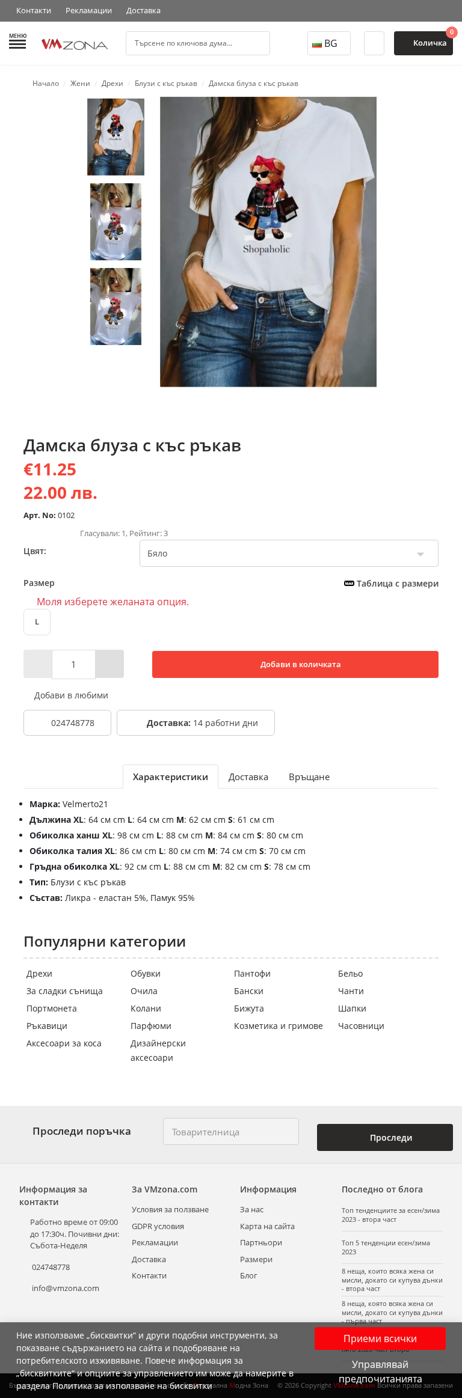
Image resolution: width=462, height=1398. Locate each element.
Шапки (352, 1008)
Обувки (146, 973)
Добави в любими (70, 695)
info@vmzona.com (65, 1288)
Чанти (351, 991)
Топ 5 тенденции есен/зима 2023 (386, 1247)
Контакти (33, 10)
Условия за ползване (170, 1209)
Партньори (261, 1242)
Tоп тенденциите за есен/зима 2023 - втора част (391, 1214)
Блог (248, 1275)
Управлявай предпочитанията (380, 1371)
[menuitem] (115, 137)
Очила (144, 991)
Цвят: (34, 551)
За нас (251, 1209)
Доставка (143, 10)
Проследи (390, 1137)
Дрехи (39, 973)
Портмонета (51, 1008)
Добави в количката (300, 664)
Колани (146, 1008)
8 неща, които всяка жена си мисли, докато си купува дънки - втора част (392, 1280)
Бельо (350, 973)
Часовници (361, 1025)
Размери (256, 1259)
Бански (248, 991)
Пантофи (252, 973)
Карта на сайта (267, 1226)
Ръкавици (46, 1025)
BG (331, 43)
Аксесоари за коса (64, 1043)
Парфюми (151, 1025)
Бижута (249, 1008)
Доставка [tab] (248, 777)
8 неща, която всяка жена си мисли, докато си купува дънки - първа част (392, 1312)
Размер (231, 583)
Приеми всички (380, 1338)
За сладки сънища (64, 991)
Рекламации (89, 10)
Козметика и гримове (278, 1025)
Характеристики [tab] (170, 777)
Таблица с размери (396, 583)
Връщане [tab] (309, 777)
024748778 (71, 722)
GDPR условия (158, 1226)
